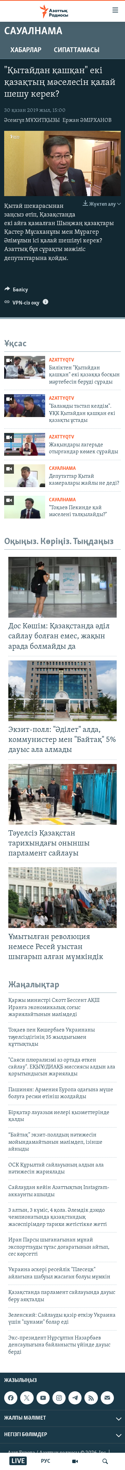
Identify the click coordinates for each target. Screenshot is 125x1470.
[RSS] (91, 1397)
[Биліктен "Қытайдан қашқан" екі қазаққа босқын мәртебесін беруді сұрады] (24, 367)
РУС (45, 1461)
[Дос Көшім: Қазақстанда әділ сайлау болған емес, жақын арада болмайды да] (62, 587)
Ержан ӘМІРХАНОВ (86, 120)
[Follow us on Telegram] (75, 1397)
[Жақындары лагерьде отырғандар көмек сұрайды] (24, 444)
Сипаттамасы (77, 50)
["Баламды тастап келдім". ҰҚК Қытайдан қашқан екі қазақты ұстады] (24, 405)
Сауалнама (62, 468)
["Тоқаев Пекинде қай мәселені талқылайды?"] (24, 507)
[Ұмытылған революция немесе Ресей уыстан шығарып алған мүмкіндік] (62, 897)
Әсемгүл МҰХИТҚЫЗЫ (32, 120)
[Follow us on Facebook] (10, 1397)
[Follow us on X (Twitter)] (26, 1397)
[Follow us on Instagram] (59, 1397)
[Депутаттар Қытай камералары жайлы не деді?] (24, 475)
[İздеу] (105, 1461)
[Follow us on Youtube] (43, 1397)
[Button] (16, 291)
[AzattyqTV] (75, 1461)
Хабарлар (25, 50)
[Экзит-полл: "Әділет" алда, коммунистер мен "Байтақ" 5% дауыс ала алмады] (62, 690)
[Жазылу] (107, 1397)
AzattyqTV (61, 360)
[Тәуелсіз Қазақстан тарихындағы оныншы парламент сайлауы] (62, 794)
